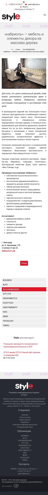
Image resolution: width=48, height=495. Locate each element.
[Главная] (12, 49)
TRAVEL (6, 325)
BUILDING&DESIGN (11, 289)
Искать (25, 7)
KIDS (5, 312)
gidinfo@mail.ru (34, 4)
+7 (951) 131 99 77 (15, 4)
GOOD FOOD (8, 303)
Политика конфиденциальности (25, 425)
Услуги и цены (24, 417)
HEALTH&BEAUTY (10, 307)
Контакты (24, 464)
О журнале (24, 410)
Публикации (24, 431)
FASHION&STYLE (10, 298)
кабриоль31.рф (8, 251)
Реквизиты (25, 422)
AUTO (5, 285)
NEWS (5, 316)
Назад (24, 263)
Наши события (24, 420)
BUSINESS (7, 280)
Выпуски (25, 415)
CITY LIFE (7, 294)
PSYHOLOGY (8, 321)
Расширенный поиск (25, 427)
